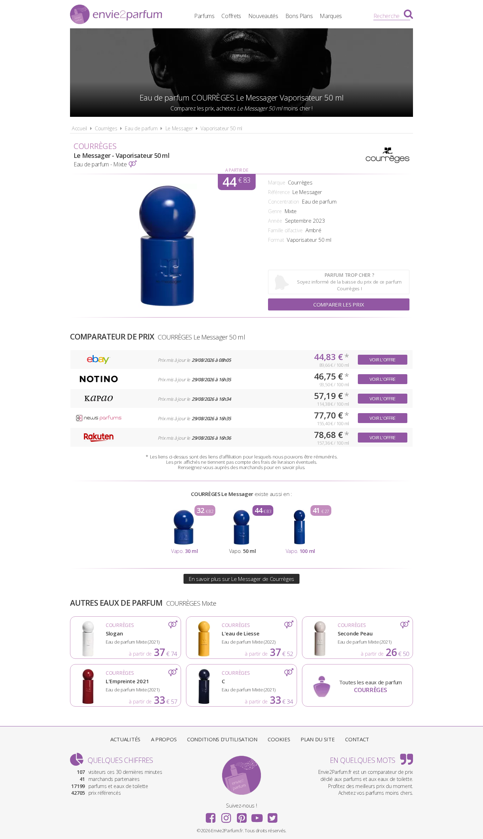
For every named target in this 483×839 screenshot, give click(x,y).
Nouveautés (263, 16)
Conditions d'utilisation (222, 739)
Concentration (283, 201)
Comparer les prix (338, 304)
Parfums (204, 16)
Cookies (279, 739)
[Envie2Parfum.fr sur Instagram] (226, 815)
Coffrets (231, 16)
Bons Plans (299, 16)
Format (276, 239)
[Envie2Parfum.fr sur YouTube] (257, 815)
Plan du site (317, 739)
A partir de (236, 170)
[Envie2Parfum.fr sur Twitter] (272, 815)
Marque (276, 182)
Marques (331, 16)
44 (236, 182)
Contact (357, 739)
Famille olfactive (285, 230)
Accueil (79, 128)
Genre (275, 211)
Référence (279, 192)
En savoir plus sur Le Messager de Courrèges (241, 578)
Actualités (125, 739)
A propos (164, 739)
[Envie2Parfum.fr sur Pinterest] (241, 815)
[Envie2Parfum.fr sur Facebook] (210, 815)
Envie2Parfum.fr (116, 15)
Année (275, 220)
